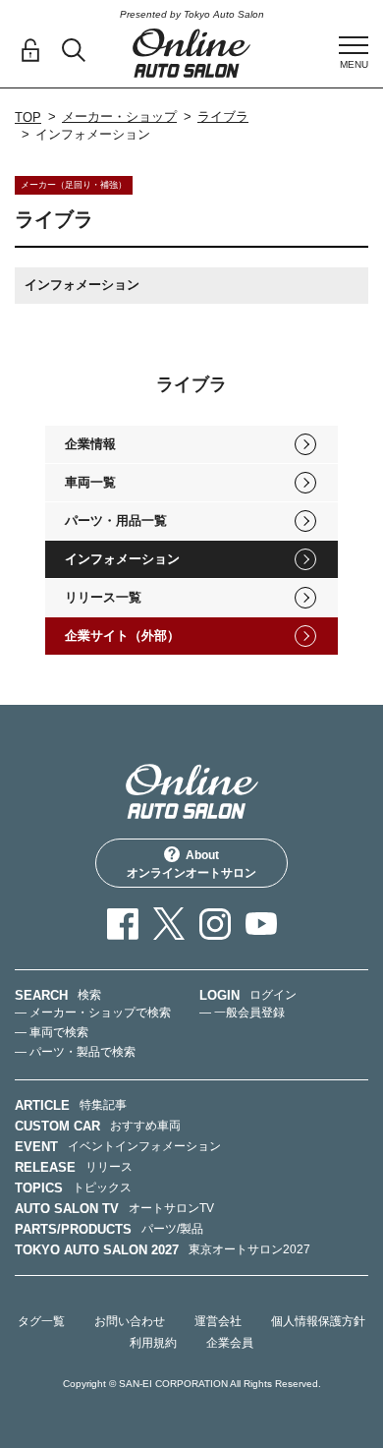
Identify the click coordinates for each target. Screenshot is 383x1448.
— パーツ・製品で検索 (75, 1052)
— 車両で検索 (51, 1032)
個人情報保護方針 (318, 1321)
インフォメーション (122, 558)
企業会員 (229, 1343)
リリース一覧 (103, 597)
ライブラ (222, 116)
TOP (28, 117)
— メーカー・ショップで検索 (93, 1012)
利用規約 (153, 1343)
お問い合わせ (129, 1321)
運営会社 (218, 1321)
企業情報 (90, 443)
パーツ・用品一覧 (116, 520)
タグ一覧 (41, 1321)
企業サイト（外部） (122, 635)
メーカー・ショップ (119, 116)
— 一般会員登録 (242, 1012)
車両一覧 (90, 482)
